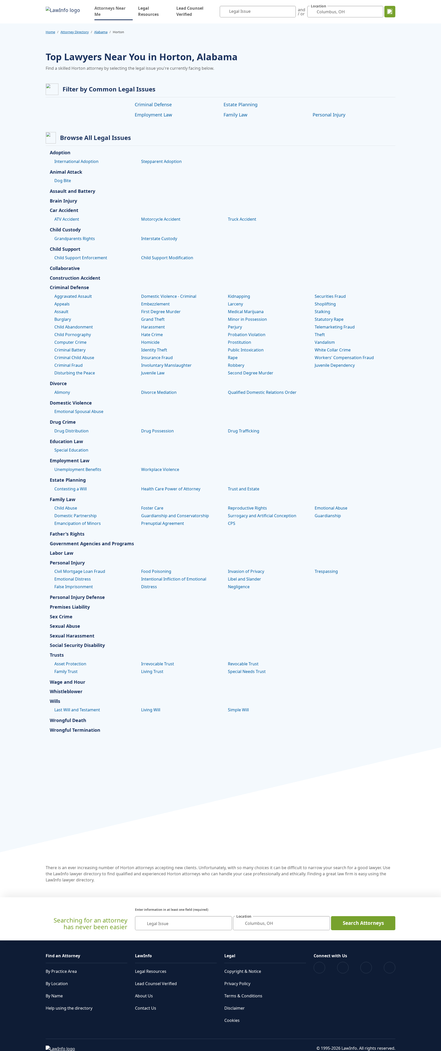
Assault (61, 311)
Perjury (235, 327)
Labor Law (61, 553)
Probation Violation (246, 334)
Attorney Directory (74, 32)
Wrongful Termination (75, 730)
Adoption (60, 153)
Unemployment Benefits (77, 469)
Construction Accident (75, 278)
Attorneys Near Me (113, 11)
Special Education (71, 450)
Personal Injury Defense (77, 597)
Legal (229, 956)
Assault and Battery (72, 191)
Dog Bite (62, 180)
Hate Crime (152, 334)
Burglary (62, 319)
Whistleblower (66, 691)
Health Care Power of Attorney (170, 489)
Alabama (100, 32)
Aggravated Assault (73, 296)
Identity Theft (154, 350)
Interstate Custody (159, 238)
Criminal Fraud (68, 365)
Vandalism (325, 342)
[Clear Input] (291, 12)
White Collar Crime (333, 350)
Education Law (66, 441)
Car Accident (64, 210)
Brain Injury (63, 201)
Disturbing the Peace (74, 373)
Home (50, 32)
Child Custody (65, 230)
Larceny (235, 304)
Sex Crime (61, 617)
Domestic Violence (71, 403)
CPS (231, 523)
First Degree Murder (161, 311)
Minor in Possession (247, 319)
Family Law (235, 114)
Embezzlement (155, 304)
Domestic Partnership (75, 515)
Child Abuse (65, 508)
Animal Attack (66, 172)
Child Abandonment (73, 327)
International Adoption (76, 161)
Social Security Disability (77, 645)
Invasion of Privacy (246, 571)
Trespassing (326, 571)
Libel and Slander (244, 579)
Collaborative (65, 268)
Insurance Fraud (157, 357)
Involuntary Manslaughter (166, 365)
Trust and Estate (243, 489)
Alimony (62, 392)
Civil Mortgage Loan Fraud (79, 571)
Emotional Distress (72, 579)
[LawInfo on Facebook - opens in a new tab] (319, 967)
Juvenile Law (153, 373)
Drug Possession (157, 431)
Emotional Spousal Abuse (78, 411)
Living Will (150, 710)
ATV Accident (66, 219)
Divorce (58, 383)
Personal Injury (329, 114)
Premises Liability (70, 607)
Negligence (239, 586)
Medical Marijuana (246, 311)
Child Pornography (72, 334)
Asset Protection (70, 664)
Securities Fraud (330, 296)
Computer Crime (70, 342)
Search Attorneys (363, 923)
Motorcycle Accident (160, 219)
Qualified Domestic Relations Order (262, 392)
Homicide (150, 342)
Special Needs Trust (247, 671)
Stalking (322, 311)
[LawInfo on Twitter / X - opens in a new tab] (343, 967)
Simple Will (238, 710)
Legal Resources (148, 11)
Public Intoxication (246, 350)
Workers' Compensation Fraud (344, 357)
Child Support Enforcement (80, 258)
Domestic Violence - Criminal (168, 296)
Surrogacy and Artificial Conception (262, 515)
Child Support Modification (167, 258)
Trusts (57, 655)
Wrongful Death (68, 720)
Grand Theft (153, 319)
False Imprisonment (73, 586)
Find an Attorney (63, 956)
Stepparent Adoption (161, 161)
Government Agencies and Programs (92, 544)
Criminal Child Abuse (74, 357)
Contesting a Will (70, 489)
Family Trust (66, 671)
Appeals (62, 304)
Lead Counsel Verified (189, 11)
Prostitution (239, 342)
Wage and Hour (67, 682)
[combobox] (258, 11)
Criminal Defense (153, 104)
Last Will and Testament (77, 710)
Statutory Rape (329, 319)
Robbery (236, 365)
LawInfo (143, 956)
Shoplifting (325, 304)
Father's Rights (67, 534)
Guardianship (328, 515)
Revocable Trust (243, 664)
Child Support (65, 249)
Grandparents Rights (74, 238)
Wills (55, 701)
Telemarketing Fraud (335, 327)
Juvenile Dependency (335, 365)
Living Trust (152, 671)
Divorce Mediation (159, 392)
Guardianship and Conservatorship (175, 515)
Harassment (153, 327)
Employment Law (153, 114)
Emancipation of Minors (77, 523)
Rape (233, 357)
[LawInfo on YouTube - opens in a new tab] (366, 967)
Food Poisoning (156, 571)
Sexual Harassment (72, 636)
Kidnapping (239, 296)
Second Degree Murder (250, 373)
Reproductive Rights (247, 508)
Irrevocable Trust (157, 664)
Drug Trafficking (243, 431)
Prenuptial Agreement (162, 523)
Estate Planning (241, 104)
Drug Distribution (71, 431)
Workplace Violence (160, 469)
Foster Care (152, 508)
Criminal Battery (69, 350)
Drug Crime (63, 422)
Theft (320, 334)
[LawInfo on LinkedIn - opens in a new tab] (389, 967)
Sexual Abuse (65, 626)
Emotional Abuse (331, 508)
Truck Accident (242, 219)
